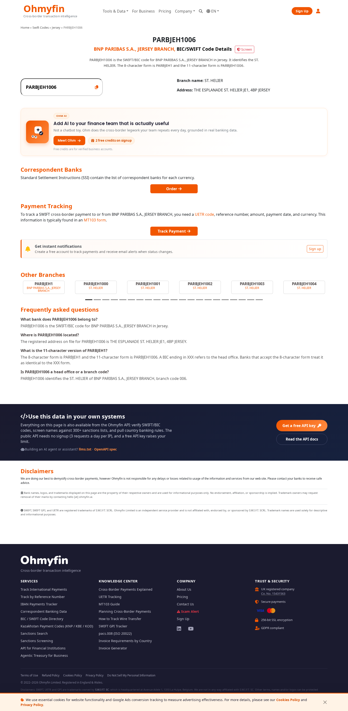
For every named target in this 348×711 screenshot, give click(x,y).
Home (25, 27)
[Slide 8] (148, 299)
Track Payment (172, 231)
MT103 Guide (109, 604)
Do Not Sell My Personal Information (131, 675)
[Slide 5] (122, 299)
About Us (184, 589)
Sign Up (302, 11)
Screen (246, 49)
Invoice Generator (113, 648)
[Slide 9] (157, 299)
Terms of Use (29, 675)
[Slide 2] (97, 299)
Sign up (315, 249)
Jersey (56, 27)
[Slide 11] (174, 299)
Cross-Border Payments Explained (125, 589)
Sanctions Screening (37, 641)
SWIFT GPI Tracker (113, 626)
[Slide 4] (114, 299)
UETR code (204, 214)
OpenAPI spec (105, 449)
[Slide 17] (225, 299)
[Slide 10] (165, 299)
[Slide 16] (216, 299)
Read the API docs (302, 439)
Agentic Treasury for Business (44, 655)
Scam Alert (190, 611)
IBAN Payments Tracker (39, 604)
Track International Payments (44, 589)
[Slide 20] (250, 299)
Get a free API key (299, 425)
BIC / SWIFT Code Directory (42, 618)
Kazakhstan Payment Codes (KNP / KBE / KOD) (57, 626)
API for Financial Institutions (43, 648)
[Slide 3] (105, 299)
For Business (143, 11)
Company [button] (183, 11)
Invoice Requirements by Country (125, 641)
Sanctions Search (34, 633)
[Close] (324, 702)
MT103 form (95, 220)
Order (172, 188)
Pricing (165, 11)
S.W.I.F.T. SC (102, 689)
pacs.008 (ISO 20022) (115, 633)
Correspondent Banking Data (44, 611)
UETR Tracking (110, 596)
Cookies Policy (288, 700)
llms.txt (85, 449)
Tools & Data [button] (114, 11)
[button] (318, 11)
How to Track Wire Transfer (120, 618)
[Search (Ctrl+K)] (201, 11)
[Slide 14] (199, 299)
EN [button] (213, 11)
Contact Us (185, 604)
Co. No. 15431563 (273, 593)
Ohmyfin (44, 8)
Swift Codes (40, 27)
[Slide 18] (233, 299)
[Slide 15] (208, 299)
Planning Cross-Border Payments (125, 611)
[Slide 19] (242, 299)
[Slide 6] (131, 299)
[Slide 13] (191, 299)
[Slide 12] (182, 299)
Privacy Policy (32, 704)
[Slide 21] (259, 299)
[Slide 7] (139, 299)
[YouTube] (190, 628)
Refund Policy (50, 675)
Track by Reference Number (43, 596)
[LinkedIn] (179, 628)
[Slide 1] (88, 299)
